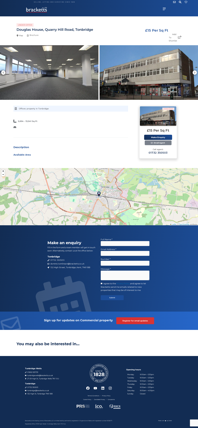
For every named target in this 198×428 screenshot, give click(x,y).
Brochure (34, 35)
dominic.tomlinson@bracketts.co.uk (162, 143)
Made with (161, 420)
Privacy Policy (123, 283)
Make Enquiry (158, 137)
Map (21, 35)
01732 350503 (158, 152)
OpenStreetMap (184, 224)
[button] (3, 72)
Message (106, 269)
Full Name (106, 239)
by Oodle (169, 420)
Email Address (108, 249)
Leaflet (173, 224)
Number (106, 259)
